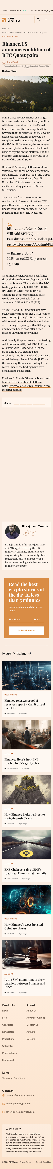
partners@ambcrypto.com (20, 1095)
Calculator (7, 1046)
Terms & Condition (43, 1162)
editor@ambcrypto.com (18, 1104)
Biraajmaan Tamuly (9, 71)
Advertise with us (35, 1018)
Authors (30, 1032)
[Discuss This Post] (42, 402)
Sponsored (8, 1060)
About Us (31, 1011)
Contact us (32, 1025)
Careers (30, 1039)
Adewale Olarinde (12, 768)
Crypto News (10, 37)
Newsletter (8, 1032)
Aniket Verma (10, 823)
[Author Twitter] (26, 533)
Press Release (9, 1053)
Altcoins (8, 754)
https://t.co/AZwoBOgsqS (27, 228)
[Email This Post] (36, 402)
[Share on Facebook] (16, 402)
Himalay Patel (10, 713)
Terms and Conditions (13, 1078)
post (37, 279)
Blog (4, 1018)
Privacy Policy (25, 1162)
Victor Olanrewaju (12, 879)
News (5, 1011)
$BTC (25, 233)
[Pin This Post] (29, 402)
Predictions (8, 1039)
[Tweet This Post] (23, 402)
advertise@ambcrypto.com (20, 1112)
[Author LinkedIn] (33, 533)
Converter (7, 1025)
